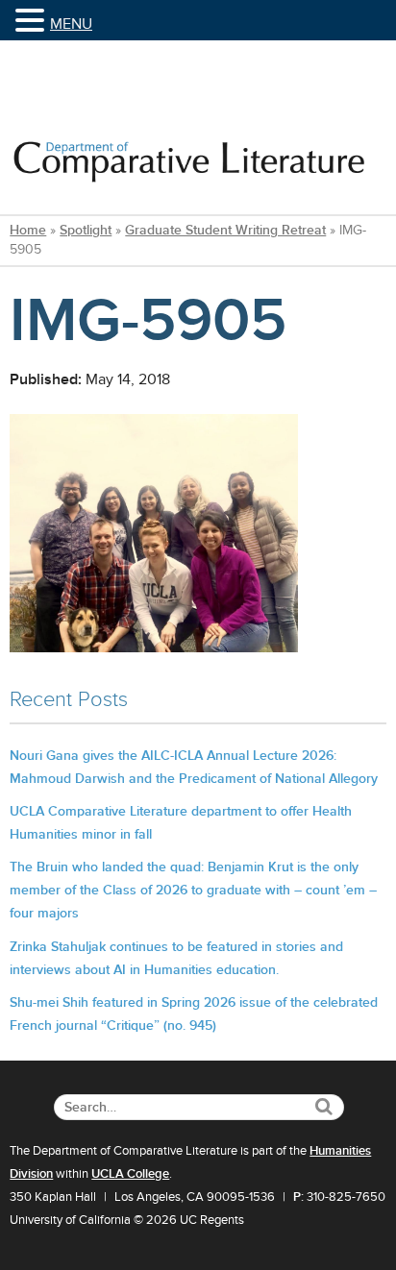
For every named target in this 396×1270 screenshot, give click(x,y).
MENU (71, 24)
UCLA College (130, 1174)
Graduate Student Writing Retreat (225, 230)
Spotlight (85, 230)
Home (28, 230)
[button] (32, 22)
